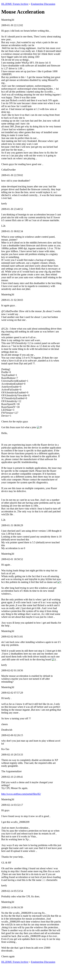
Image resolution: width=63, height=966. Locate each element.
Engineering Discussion (43, 4)
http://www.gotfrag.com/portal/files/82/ (21, 794)
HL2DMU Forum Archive (14, 4)
